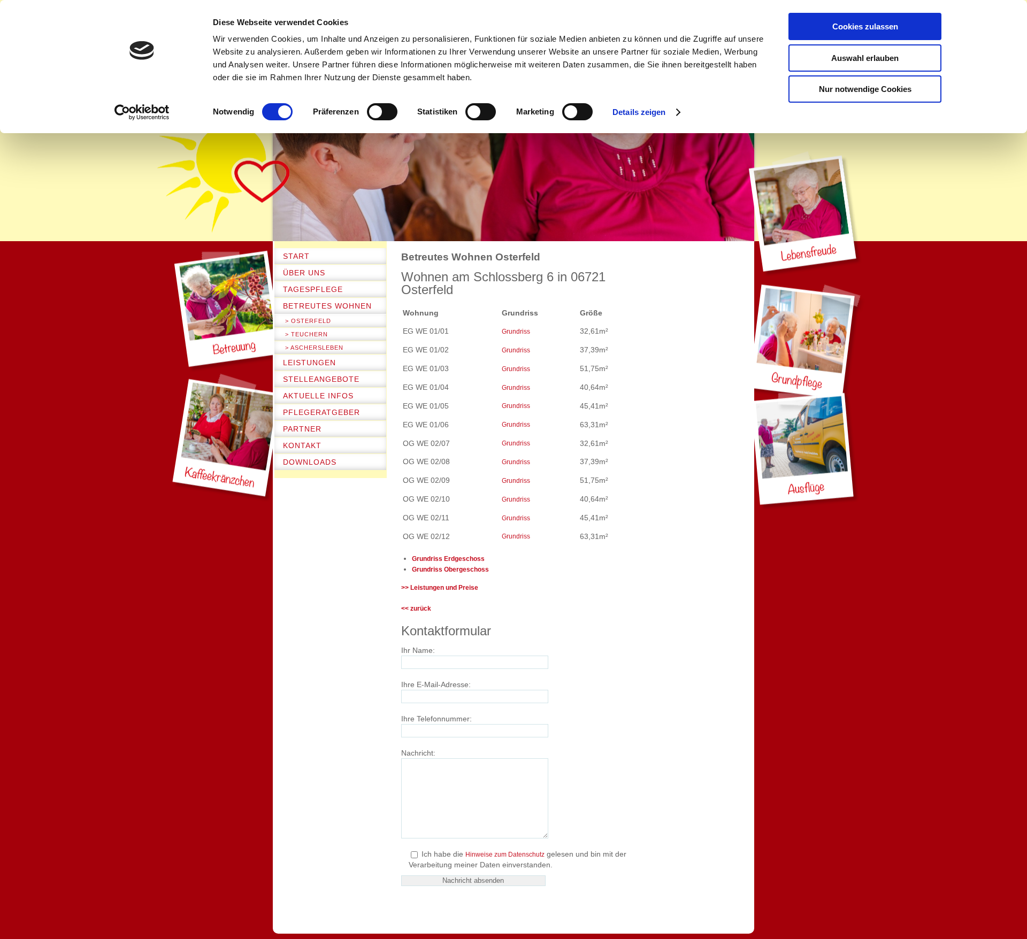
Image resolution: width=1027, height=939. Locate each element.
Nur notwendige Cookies (865, 89)
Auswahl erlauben (865, 58)
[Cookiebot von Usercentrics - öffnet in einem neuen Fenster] (142, 112)
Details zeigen (638, 112)
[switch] (382, 111)
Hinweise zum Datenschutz (505, 854)
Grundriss (516, 331)
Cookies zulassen (865, 26)
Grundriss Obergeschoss (450, 569)
